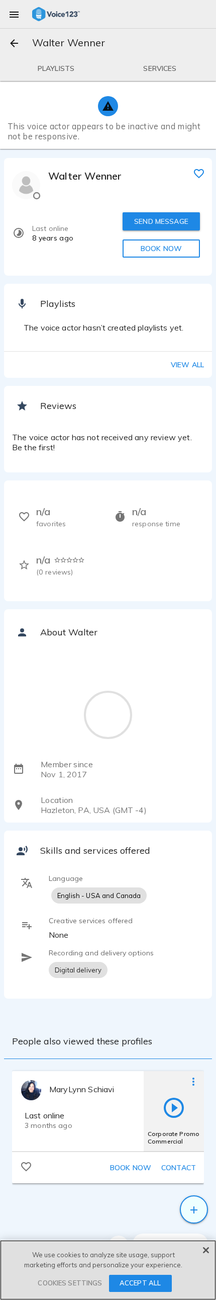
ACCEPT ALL (140, 1283)
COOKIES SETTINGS (70, 1283)
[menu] (14, 14)
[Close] (206, 1250)
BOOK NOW (161, 248)
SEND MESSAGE (161, 221)
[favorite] (199, 173)
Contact (178, 1167)
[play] (174, 1107)
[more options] (193, 1081)
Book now (130, 1167)
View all (187, 364)
